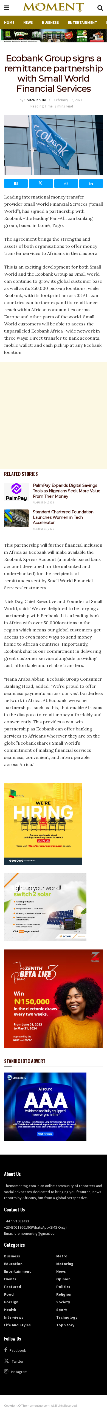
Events (10, 1279)
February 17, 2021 (68, 100)
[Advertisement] (53, 415)
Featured (12, 1286)
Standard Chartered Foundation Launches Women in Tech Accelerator (63, 517)
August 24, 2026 (43, 502)
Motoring (65, 1263)
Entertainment (82, 22)
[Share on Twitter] (41, 183)
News (28, 22)
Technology (66, 1317)
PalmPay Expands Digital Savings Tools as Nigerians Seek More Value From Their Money (66, 491)
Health (10, 1309)
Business (50, 22)
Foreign (11, 1302)
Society (63, 1302)
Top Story (65, 1324)
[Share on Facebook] (16, 183)
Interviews (13, 1317)
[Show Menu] (6, 8)
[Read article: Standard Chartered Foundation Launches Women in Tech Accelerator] (16, 518)
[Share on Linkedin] (91, 183)
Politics (63, 1286)
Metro (61, 1256)
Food (9, 1294)
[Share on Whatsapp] (66, 183)
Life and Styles (17, 1324)
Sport (61, 1309)
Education (13, 1263)
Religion (63, 1294)
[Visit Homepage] (53, 7)
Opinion (63, 1279)
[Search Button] (100, 8)
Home (9, 22)
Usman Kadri (35, 100)
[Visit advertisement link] (53, 35)
